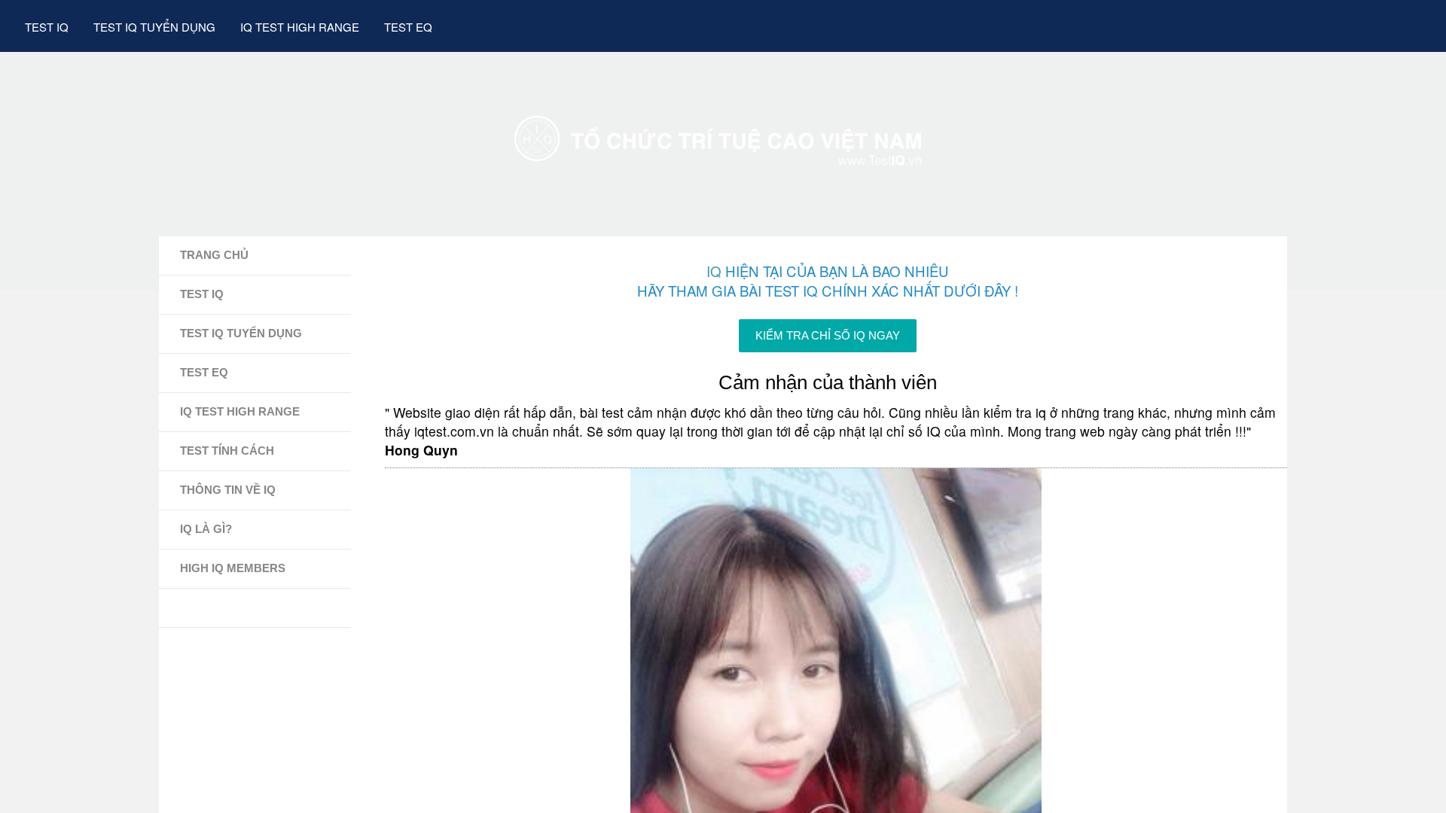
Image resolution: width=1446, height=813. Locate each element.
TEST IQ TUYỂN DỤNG (241, 333)
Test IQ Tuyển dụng (154, 27)
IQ (713, 271)
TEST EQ (204, 372)
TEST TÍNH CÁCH (227, 450)
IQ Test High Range (299, 27)
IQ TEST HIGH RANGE (240, 411)
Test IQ (47, 27)
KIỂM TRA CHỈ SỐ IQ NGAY (827, 336)
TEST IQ (202, 294)
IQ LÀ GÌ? (206, 528)
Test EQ (408, 27)
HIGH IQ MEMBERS (232, 568)
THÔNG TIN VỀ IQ (228, 489)
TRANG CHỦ (214, 254)
